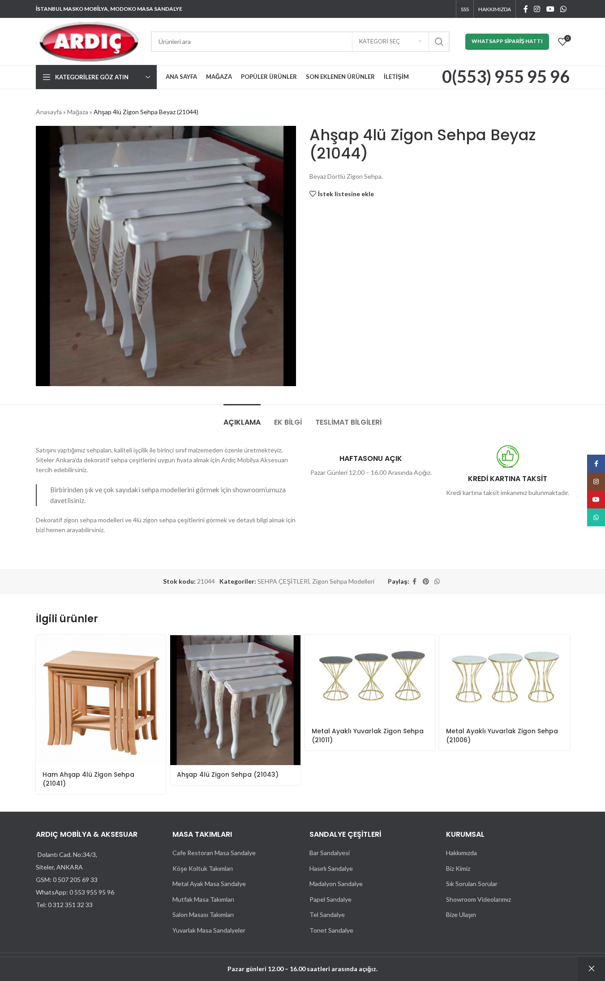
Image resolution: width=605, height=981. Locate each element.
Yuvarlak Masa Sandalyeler (208, 930)
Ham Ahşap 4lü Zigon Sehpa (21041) (88, 779)
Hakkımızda (461, 852)
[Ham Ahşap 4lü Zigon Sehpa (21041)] (101, 700)
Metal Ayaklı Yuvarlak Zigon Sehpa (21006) (502, 735)
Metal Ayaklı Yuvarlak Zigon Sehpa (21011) (368, 735)
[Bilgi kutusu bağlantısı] (506, 77)
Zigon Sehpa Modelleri (343, 581)
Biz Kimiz (458, 868)
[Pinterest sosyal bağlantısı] (426, 582)
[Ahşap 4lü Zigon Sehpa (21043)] (235, 700)
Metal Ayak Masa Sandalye (209, 883)
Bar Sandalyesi (329, 852)
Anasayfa (49, 112)
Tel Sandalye (327, 914)
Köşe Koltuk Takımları (202, 868)
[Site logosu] (89, 40)
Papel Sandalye (330, 899)
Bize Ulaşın (461, 914)
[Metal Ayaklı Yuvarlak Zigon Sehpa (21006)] (504, 678)
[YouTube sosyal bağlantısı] (550, 9)
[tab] (242, 417)
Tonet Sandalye (331, 930)
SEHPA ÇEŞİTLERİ (283, 581)
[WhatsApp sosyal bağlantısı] (563, 9)
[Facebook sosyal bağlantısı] (525, 9)
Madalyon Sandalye (336, 883)
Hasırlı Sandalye (331, 868)
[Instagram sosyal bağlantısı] (537, 9)
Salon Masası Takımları (203, 914)
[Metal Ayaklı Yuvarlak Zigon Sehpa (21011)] (370, 678)
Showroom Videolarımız (478, 899)
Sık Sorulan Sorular (472, 883)
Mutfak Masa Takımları (203, 899)
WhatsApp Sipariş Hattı (507, 41)
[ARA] (439, 41)
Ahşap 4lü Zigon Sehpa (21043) (228, 774)
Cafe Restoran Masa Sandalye (214, 852)
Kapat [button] (591, 969)
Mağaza (77, 112)
